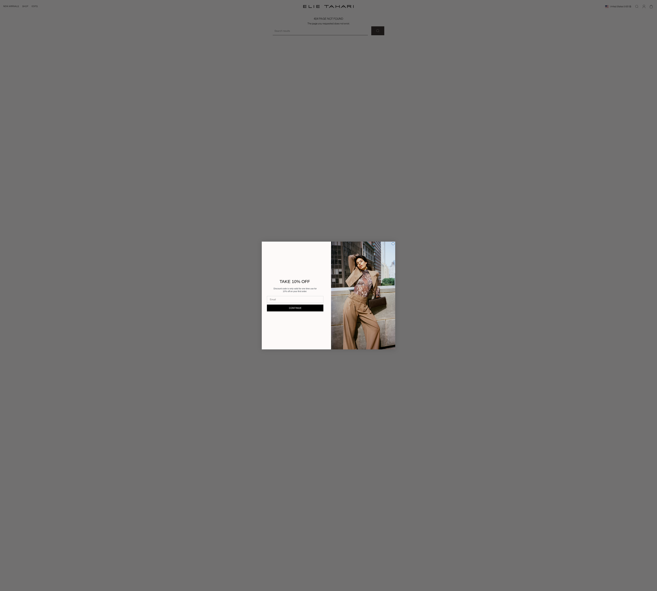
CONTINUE (295, 308)
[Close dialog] (393, 243)
